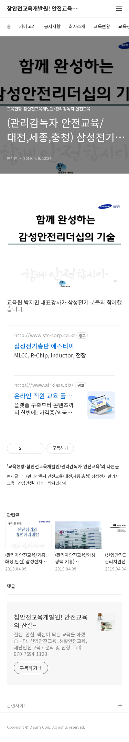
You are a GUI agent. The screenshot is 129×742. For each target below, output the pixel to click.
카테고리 (27, 26)
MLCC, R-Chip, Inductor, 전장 (50, 355)
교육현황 (102, 26)
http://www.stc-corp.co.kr (44, 335)
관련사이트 (17, 705)
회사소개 (77, 26)
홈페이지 (15, 717)
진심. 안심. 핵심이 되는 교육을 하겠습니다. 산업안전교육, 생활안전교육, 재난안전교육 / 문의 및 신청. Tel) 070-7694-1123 (50, 644)
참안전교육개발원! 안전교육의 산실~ (45, 8)
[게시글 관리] (36, 448)
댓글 (11, 586)
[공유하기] (28, 448)
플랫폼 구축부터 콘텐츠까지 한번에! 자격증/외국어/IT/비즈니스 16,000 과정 (44, 408)
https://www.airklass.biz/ (44, 385)
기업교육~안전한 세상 (27, 728)
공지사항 (52, 26)
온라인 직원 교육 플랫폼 (43, 395)
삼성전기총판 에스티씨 (44, 346)
